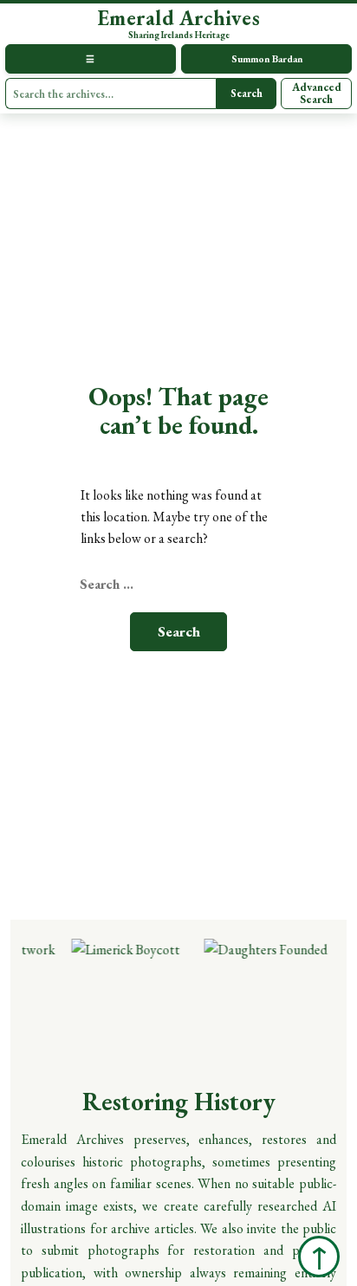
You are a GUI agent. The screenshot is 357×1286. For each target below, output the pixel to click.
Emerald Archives (178, 18)
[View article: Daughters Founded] (263, 1001)
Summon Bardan (266, 58)
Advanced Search (316, 93)
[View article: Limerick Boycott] (130, 1001)
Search (246, 93)
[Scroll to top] (319, 1256)
